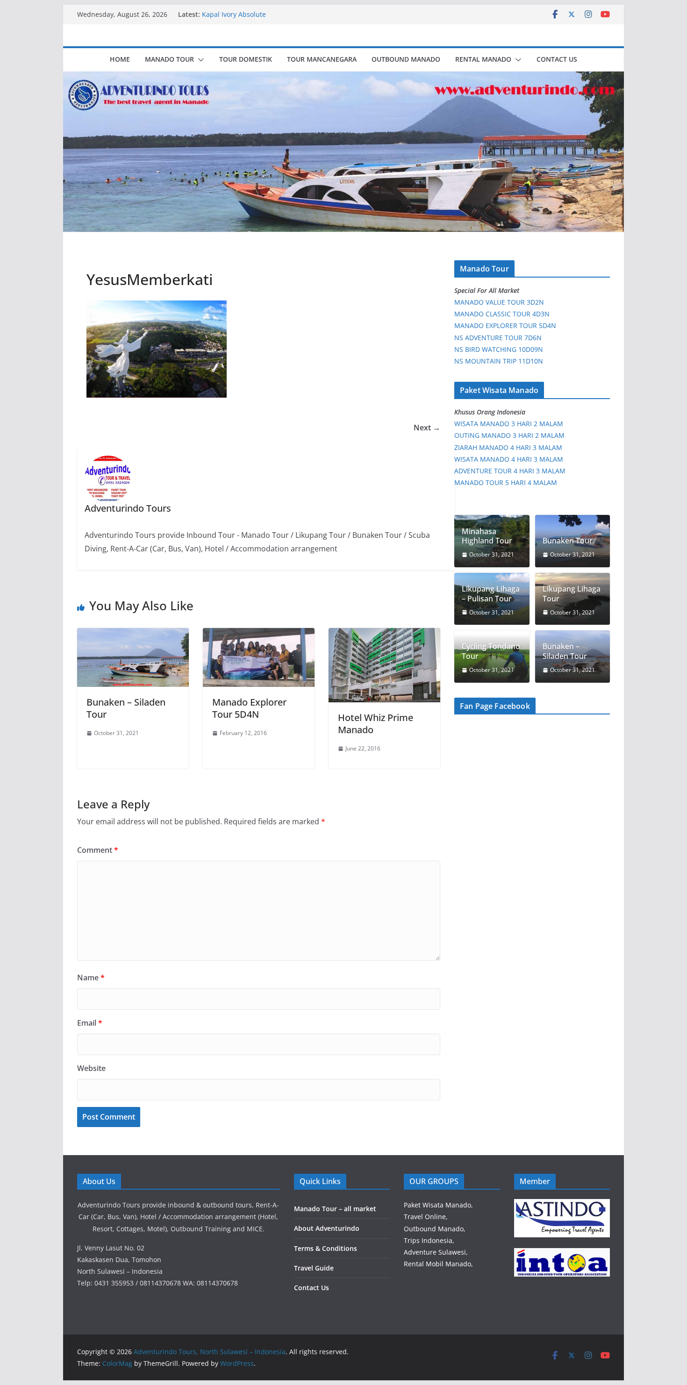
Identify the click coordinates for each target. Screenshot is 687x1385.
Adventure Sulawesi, (436, 1252)
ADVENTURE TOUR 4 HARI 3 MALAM (509, 470)
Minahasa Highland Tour (487, 536)
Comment (97, 850)
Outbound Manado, (434, 1228)
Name (91, 977)
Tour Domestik (245, 59)
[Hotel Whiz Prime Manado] (384, 634)
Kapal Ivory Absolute (234, 14)
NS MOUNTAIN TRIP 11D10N (498, 361)
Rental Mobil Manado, (438, 1263)
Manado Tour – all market (335, 1208)
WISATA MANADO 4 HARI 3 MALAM (508, 459)
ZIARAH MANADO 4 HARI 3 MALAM (508, 447)
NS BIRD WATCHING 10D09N (498, 349)
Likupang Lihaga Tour (572, 594)
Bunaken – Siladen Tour (125, 708)
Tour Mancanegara (322, 59)
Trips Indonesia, (429, 1240)
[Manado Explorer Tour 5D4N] (259, 634)
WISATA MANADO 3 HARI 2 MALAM (508, 423)
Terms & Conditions (325, 1248)
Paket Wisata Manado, (438, 1204)
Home (120, 59)
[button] (199, 60)
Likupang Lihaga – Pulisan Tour (491, 594)
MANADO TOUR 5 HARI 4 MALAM (505, 482)
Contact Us (557, 59)
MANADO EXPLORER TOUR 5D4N (505, 325)
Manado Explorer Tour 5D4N (249, 708)
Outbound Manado (406, 59)
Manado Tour (169, 59)
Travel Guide (314, 1268)
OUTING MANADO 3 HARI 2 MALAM (509, 435)
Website (91, 1068)
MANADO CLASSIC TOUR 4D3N (502, 313)
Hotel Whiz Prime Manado (375, 723)
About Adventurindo (326, 1228)
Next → (427, 427)
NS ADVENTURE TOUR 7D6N (498, 337)
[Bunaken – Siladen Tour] (133, 634)
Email (89, 1023)
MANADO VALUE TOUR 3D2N (499, 302)
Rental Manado (483, 59)
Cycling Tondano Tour (491, 651)
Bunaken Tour (568, 541)
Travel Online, (426, 1216)
